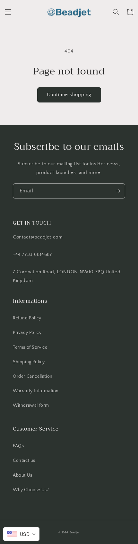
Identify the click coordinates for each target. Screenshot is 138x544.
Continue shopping (69, 94)
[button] (8, 12)
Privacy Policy (27, 332)
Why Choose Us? (31, 489)
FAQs (18, 446)
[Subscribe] (118, 191)
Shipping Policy (29, 361)
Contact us (24, 460)
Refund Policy (27, 318)
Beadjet (75, 532)
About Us (22, 475)
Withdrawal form (31, 405)
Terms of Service (30, 347)
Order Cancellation (33, 376)
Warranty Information (36, 390)
